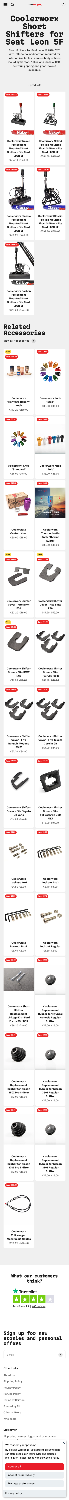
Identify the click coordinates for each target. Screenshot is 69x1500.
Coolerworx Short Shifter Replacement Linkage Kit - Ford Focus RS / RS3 (19, 1014)
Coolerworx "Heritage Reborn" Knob (18, 402)
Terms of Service (14, 1400)
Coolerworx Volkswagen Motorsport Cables (19, 1235)
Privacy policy (13, 1493)
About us (9, 1375)
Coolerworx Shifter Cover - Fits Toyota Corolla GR (50, 740)
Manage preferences (21, 1483)
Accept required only (21, 1475)
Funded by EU (12, 1406)
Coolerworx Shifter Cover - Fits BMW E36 (50, 605)
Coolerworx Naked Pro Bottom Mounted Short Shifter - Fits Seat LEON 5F (18, 148)
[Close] (63, 1442)
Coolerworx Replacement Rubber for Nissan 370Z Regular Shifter (50, 1164)
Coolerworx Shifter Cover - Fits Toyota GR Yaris (19, 811)
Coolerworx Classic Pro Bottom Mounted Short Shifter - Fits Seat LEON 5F (19, 223)
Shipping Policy (13, 1381)
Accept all (14, 1466)
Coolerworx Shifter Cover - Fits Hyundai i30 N (50, 672)
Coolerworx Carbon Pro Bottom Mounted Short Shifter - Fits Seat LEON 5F (19, 298)
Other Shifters (12, 1412)
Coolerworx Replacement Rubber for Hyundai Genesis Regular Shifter (50, 1014)
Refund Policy (12, 1394)
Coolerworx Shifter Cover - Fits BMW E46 (19, 672)
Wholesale (10, 1419)
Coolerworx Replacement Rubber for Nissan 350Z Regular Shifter (50, 1089)
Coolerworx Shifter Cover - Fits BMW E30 (19, 605)
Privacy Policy (12, 1388)
